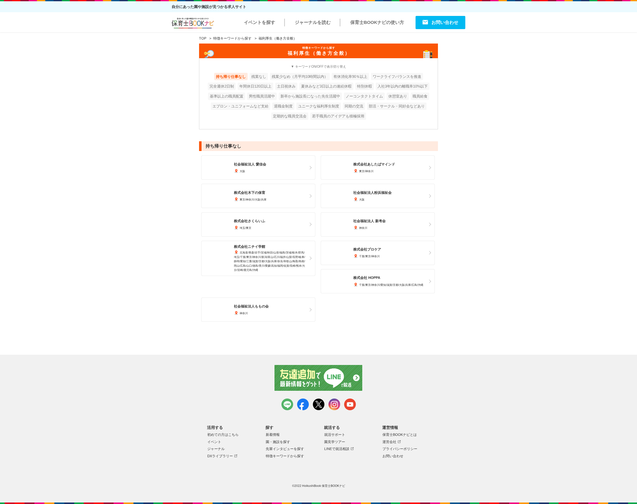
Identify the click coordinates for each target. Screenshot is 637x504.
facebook (303, 404)
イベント (214, 442)
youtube (350, 404)
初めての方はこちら (223, 435)
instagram (334, 404)
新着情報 (273, 435)
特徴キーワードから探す (232, 38)
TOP (202, 38)
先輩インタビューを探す (285, 449)
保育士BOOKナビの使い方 (377, 22)
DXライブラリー (220, 456)
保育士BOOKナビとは (399, 435)
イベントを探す (259, 22)
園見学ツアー (334, 442)
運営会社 (389, 442)
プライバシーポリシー (399, 449)
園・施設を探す (278, 442)
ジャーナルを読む (313, 22)
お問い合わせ (444, 22)
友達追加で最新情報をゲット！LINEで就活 (318, 378)
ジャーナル (216, 449)
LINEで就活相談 (336, 449)
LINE (287, 404)
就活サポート (334, 435)
